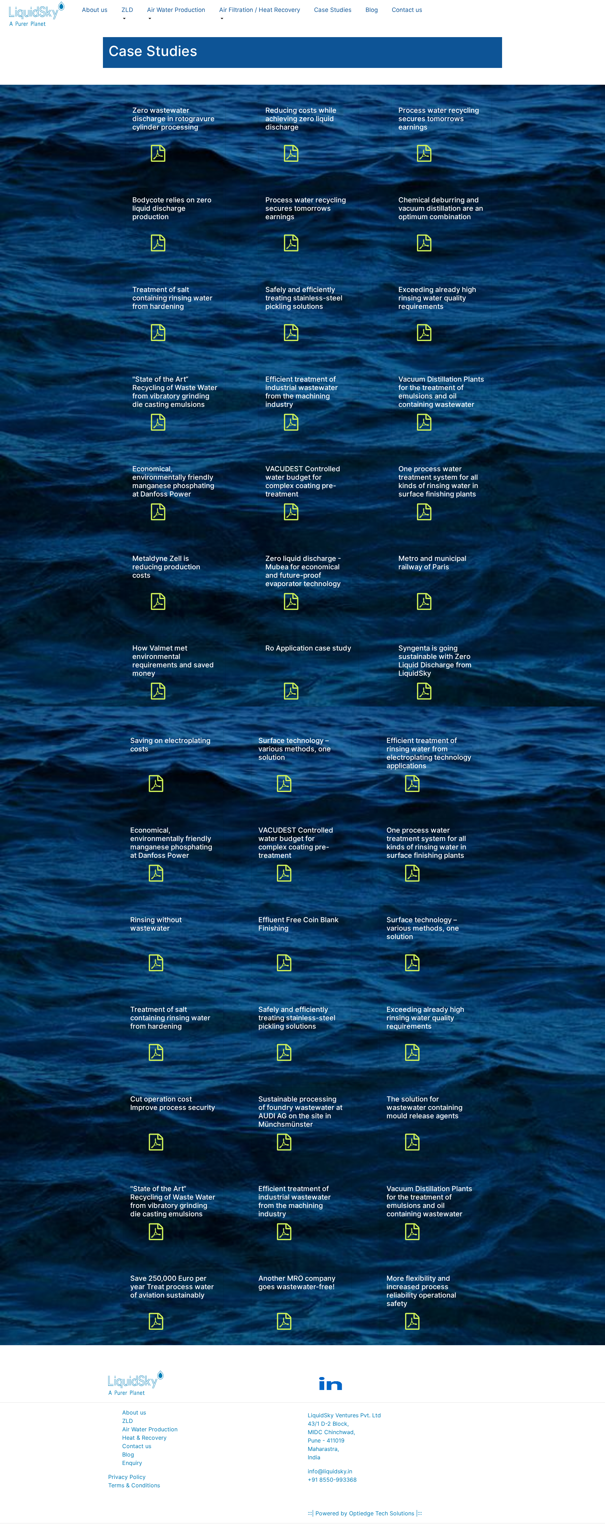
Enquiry (132, 1462)
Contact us (136, 1446)
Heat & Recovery (144, 1437)
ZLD (127, 1420)
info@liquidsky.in (330, 1471)
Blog (372, 9)
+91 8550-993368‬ (332, 1479)
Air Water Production (150, 1429)
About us (134, 1412)
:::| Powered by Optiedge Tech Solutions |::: (365, 1513)
